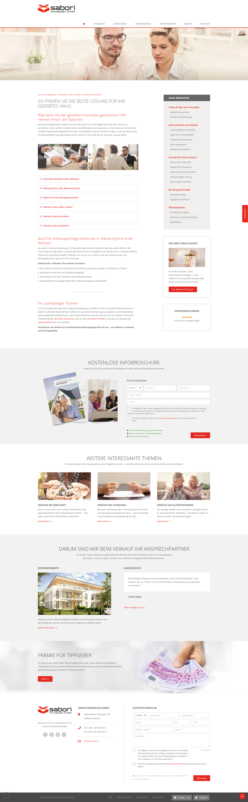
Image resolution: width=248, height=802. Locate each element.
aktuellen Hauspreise (64, 318)
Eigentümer (120, 23)
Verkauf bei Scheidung (111, 505)
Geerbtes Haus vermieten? (56, 216)
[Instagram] (64, 734)
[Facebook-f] (45, 734)
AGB (110, 797)
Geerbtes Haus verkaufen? (56, 225)
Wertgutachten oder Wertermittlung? (61, 188)
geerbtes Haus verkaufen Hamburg (57, 797)
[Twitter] (51, 734)
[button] (182, 797)
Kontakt (205, 23)
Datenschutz (142, 797)
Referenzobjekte (48, 568)
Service (188, 23)
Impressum (158, 797)
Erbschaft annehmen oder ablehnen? (61, 179)
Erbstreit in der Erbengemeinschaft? (61, 197)
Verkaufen (62, 94)
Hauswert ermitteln (96, 318)
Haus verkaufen (74, 94)
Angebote (99, 23)
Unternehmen (168, 23)
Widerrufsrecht (124, 797)
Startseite (42, 94)
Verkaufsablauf (45, 322)
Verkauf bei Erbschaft (52, 505)
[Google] (58, 734)
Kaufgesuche (132, 568)
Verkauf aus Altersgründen (175, 505)
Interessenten (143, 23)
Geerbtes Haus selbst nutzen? (57, 207)
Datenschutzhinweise (167, 418)
